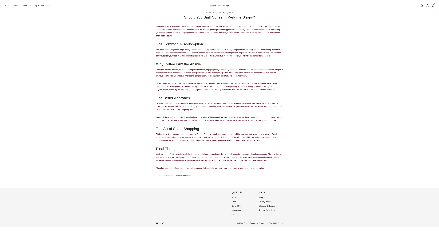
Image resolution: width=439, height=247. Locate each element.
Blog (261, 198)
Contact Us (26, 6)
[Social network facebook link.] (157, 223)
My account (39, 6)
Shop (15, 6)
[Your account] (427, 5)
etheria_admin (227, 13)
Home (7, 6)
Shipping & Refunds (267, 206)
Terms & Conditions (267, 210)
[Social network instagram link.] (163, 223)
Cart (50, 6)
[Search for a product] (421, 5)
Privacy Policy (264, 202)
